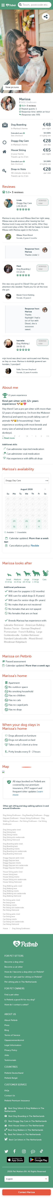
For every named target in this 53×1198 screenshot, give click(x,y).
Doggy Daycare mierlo (12, 863)
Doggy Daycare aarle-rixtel (13, 858)
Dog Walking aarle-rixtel (12, 886)
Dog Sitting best (9, 832)
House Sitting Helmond (12, 882)
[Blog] (33, 1152)
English (9, 1179)
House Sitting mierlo (11, 877)
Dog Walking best (10, 888)
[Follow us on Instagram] (24, 1152)
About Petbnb (10, 1020)
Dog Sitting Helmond (11, 840)
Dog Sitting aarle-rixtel (12, 830)
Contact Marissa (26, 1192)
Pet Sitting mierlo (10, 905)
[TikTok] (41, 1152)
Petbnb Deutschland (13, 1073)
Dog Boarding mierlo (11, 849)
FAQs (6, 1091)
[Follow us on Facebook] (14, 1152)
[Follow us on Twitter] (6, 1152)
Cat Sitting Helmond (11, 924)
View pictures (12, 87)
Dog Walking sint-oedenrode (14, 893)
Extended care (17, 133)
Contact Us (9, 1096)
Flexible (35, 545)
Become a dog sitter (14, 962)
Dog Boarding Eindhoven (32, 815)
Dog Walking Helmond (12, 896)
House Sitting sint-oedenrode (14, 879)
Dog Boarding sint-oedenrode (15, 851)
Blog (6, 1030)
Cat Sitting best (9, 917)
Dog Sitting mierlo (10, 835)
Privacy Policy (10, 1050)
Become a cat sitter (13, 967)
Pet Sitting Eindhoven (28, 821)
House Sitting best (10, 874)
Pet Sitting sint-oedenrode (13, 908)
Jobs (6, 1055)
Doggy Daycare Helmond (13, 868)
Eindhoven (31, 102)
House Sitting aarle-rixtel (13, 872)
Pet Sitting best (9, 903)
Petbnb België (11, 1078)
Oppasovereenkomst (14, 1040)
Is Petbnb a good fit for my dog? (19, 1000)
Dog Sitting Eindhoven (12, 815)
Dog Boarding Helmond (12, 854)
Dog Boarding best (10, 846)
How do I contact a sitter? (16, 1005)
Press (6, 1025)
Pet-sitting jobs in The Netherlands (20, 982)
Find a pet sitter (11, 995)
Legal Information (12, 1045)
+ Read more (8, 438)
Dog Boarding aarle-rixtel (13, 844)
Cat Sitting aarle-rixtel (11, 914)
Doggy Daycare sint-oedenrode (15, 865)
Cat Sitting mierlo (10, 919)
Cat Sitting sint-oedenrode (13, 922)
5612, (23, 102)
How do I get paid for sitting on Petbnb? (23, 977)
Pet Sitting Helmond (11, 910)
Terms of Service (12, 1035)
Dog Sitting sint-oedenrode (14, 837)
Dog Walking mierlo (11, 891)
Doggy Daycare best (11, 860)
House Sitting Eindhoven (30, 818)
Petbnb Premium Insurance (17, 1101)
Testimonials (10, 1060)
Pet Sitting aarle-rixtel (11, 900)
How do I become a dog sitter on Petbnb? (24, 972)
